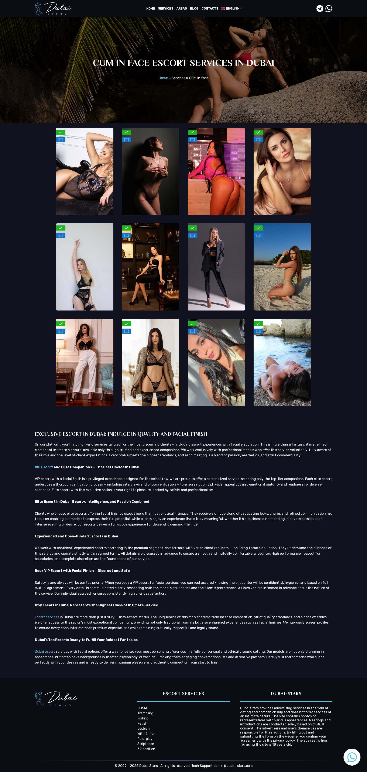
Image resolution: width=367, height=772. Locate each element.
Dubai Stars (249, 708)
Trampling (145, 713)
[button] (352, 757)
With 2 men (146, 734)
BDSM (142, 708)
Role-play (144, 739)
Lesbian (143, 728)
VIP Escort (44, 467)
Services (165, 8)
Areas (181, 8)
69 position (146, 749)
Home (150, 8)
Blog (194, 8)
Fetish (142, 723)
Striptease (145, 744)
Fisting (142, 718)
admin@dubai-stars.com (233, 766)
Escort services (47, 617)
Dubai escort (45, 652)
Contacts (210, 8)
